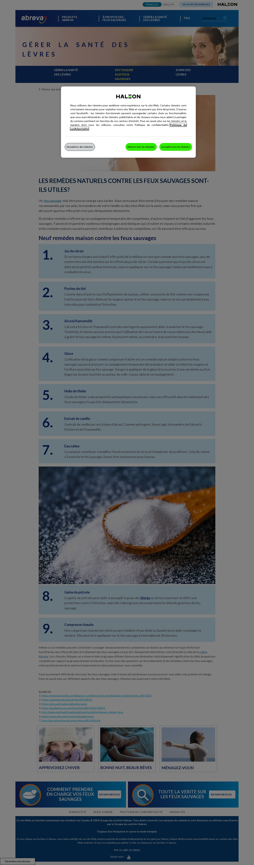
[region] (128, 122)
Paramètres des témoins (80, 147)
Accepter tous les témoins (175, 147)
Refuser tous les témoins (141, 147)
